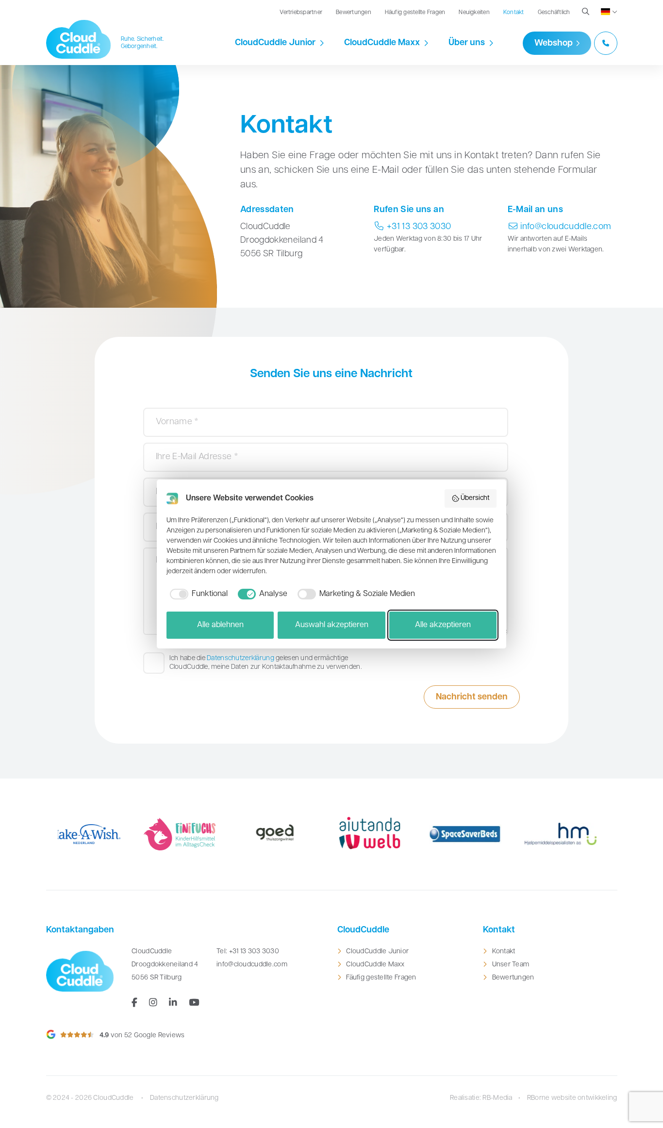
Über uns (466, 43)
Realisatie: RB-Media (481, 1098)
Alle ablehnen (220, 625)
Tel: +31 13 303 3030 (247, 951)
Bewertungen (353, 13)
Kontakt (513, 13)
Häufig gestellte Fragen (415, 13)
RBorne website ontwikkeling (572, 1098)
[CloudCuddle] (78, 39)
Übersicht (475, 498)
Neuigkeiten (474, 13)
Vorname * (170, 417)
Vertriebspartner (301, 13)
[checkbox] (197, 594)
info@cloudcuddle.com (565, 227)
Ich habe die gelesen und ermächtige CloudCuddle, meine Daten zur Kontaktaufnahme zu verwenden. (265, 663)
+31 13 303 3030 (418, 227)
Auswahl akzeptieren (331, 625)
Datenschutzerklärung (240, 658)
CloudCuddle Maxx (382, 43)
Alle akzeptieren (443, 625)
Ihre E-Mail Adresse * (183, 452)
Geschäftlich (554, 13)
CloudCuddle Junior (275, 43)
